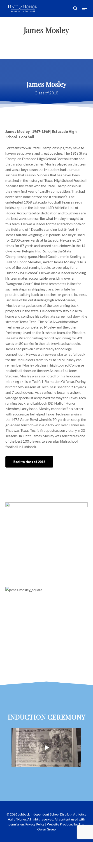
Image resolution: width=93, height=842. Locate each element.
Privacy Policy (34, 824)
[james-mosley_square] (48, 629)
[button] (84, 8)
